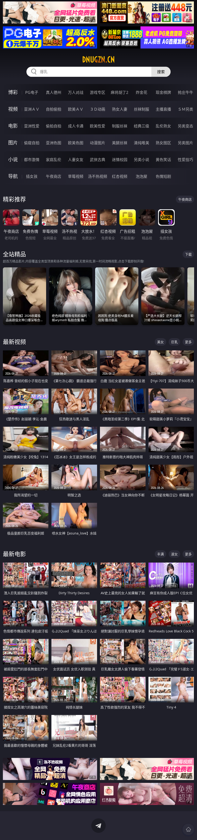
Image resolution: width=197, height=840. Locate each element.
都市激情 (31, 159)
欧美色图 (75, 142)
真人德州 (53, 92)
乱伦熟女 (163, 126)
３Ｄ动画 (97, 109)
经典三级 (141, 126)
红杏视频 (119, 176)
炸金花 (141, 92)
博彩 (13, 92)
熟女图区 (163, 142)
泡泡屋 (141, 176)
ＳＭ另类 (185, 109)
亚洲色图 (53, 142)
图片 (13, 142)
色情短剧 (163, 176)
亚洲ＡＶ (31, 109)
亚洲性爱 (31, 126)
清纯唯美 (141, 142)
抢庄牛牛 (185, 92)
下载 (188, 254)
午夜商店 (53, 176)
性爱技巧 (185, 159)
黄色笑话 (163, 159)
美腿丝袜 (119, 142)
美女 (160, 342)
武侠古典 (97, 159)
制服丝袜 (119, 126)
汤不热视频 (97, 176)
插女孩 (31, 176)
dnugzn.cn (98, 59)
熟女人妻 (119, 109)
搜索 (161, 71)
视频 (13, 109)
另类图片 (185, 142)
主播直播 (163, 109)
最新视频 (14, 342)
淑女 (174, 554)
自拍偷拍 (53, 109)
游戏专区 (97, 92)
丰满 (160, 554)
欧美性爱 (97, 126)
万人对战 (75, 92)
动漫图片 (97, 142)
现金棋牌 (163, 92)
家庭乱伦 (53, 159)
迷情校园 (119, 159)
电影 (13, 126)
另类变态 (185, 126)
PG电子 (31, 92)
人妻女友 (75, 159)
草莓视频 (75, 176)
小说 (13, 159)
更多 (188, 342)
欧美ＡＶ (75, 109)
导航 (13, 176)
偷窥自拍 (31, 142)
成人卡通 (75, 126)
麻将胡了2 (119, 92)
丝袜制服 (141, 109)
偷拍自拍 (53, 126)
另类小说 (141, 159)
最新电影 (14, 554)
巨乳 (174, 342)
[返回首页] (188, 829)
